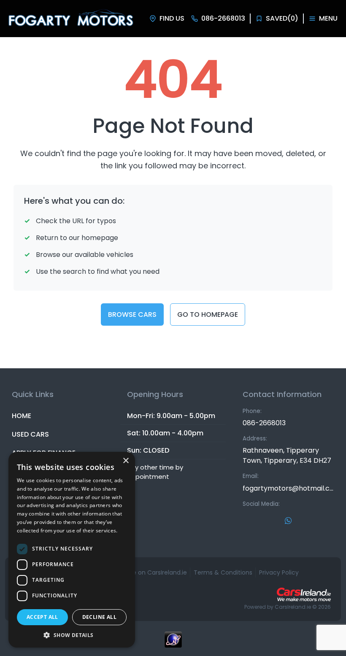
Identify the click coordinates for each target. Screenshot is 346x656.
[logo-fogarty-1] (70, 18)
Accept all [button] (42, 617)
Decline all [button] (99, 617)
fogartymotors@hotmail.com (288, 488)
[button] (72, 635)
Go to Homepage (207, 314)
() (282, 18)
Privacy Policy (279, 572)
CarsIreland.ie (293, 606)
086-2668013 (264, 423)
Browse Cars (132, 314)
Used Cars (30, 434)
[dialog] (71, 550)
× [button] (125, 461)
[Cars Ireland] (304, 594)
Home (21, 416)
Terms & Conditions (223, 572)
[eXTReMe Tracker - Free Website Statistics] (173, 644)
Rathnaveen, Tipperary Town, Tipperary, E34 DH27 (287, 455)
